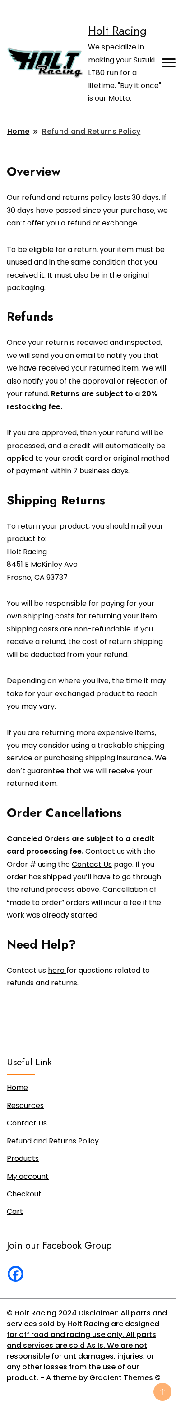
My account (28, 1176)
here (57, 970)
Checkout (24, 1194)
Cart (15, 1211)
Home (17, 1087)
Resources (25, 1105)
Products (23, 1158)
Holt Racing (117, 30)
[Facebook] (15, 1274)
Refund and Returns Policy (53, 1141)
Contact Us (92, 864)
